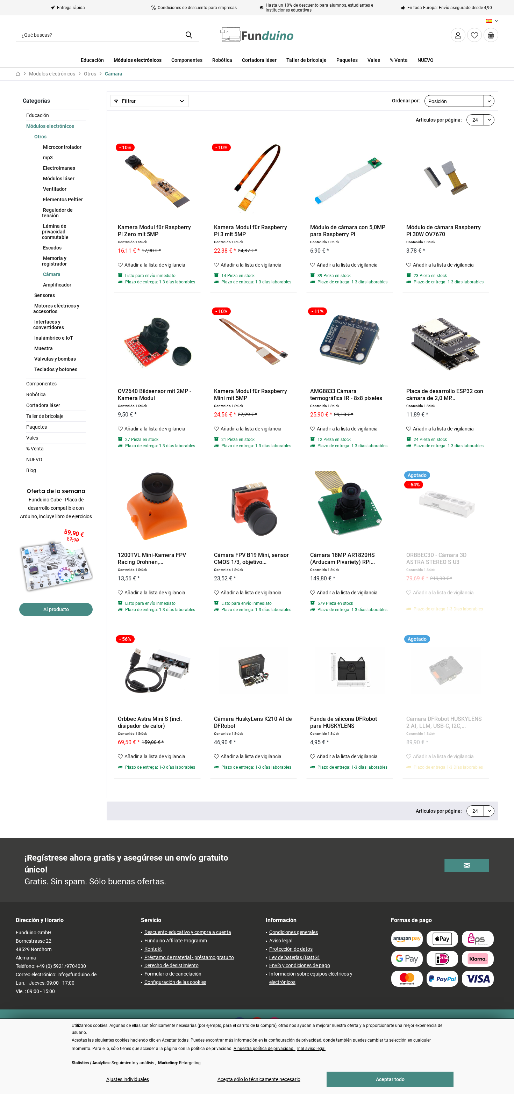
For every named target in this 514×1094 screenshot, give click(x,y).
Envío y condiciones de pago (299, 965)
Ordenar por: (406, 100)
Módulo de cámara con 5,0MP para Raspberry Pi (347, 231)
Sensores (44, 295)
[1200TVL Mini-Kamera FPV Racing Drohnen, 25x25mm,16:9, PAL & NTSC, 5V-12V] (157, 506)
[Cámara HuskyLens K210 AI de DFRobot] (253, 670)
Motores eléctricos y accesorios (56, 308)
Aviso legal (280, 940)
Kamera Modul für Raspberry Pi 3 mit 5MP (250, 231)
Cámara (51, 274)
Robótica (36, 394)
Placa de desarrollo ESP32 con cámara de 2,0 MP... (444, 394)
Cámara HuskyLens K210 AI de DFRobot (253, 722)
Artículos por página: (439, 120)
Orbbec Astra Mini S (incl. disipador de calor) (150, 722)
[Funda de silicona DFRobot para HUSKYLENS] (349, 670)
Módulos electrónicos (50, 126)
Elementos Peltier (62, 199)
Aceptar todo (390, 1079)
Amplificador (56, 285)
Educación (37, 115)
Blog (31, 470)
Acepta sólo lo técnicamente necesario (258, 1079)
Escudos (52, 248)
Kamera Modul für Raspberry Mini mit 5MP (250, 394)
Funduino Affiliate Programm (175, 940)
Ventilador (54, 189)
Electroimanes (58, 168)
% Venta (35, 448)
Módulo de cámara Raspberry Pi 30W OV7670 (443, 231)
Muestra (43, 348)
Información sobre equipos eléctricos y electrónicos (310, 978)
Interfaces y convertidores (48, 324)
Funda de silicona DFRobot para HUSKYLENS (343, 722)
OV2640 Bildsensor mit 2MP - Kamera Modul (154, 394)
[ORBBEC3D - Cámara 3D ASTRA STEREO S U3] (445, 506)
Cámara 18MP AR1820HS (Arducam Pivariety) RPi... (342, 558)
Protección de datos (291, 949)
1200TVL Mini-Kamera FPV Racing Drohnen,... (152, 558)
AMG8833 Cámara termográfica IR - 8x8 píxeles (346, 394)
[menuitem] (491, 35)
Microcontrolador (61, 147)
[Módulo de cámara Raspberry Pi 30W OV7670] (445, 178)
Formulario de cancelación (172, 974)
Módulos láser (58, 178)
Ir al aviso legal (311, 1048)
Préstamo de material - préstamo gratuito (189, 957)
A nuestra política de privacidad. (264, 1048)
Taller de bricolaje (44, 416)
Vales (32, 438)
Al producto (56, 609)
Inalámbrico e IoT (53, 338)
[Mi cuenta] (458, 35)
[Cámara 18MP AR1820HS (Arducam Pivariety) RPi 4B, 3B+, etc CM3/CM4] (349, 506)
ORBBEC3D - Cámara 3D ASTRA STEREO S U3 (436, 558)
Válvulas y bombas (54, 359)
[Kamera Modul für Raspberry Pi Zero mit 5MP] (157, 178)
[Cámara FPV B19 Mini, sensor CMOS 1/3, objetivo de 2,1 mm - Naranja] (253, 506)
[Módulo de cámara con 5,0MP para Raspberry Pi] (349, 178)
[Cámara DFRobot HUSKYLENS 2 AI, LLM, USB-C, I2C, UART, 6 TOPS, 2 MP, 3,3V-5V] (445, 670)
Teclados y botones (55, 369)
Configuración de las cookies (175, 982)
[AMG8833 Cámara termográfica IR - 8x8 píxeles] (349, 342)
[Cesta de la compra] (491, 35)
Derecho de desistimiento (171, 965)
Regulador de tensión (57, 212)
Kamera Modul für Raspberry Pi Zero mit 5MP (154, 231)
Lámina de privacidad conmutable (55, 231)
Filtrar (128, 101)
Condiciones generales (293, 932)
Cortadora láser (43, 405)
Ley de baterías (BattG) (294, 957)
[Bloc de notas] (474, 35)
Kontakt (153, 949)
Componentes (41, 383)
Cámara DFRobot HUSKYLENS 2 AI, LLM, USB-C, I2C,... (444, 722)
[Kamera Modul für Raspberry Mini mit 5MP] (253, 342)
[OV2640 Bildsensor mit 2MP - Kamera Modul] (157, 342)
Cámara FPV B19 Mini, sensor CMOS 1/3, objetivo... (251, 558)
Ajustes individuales (127, 1079)
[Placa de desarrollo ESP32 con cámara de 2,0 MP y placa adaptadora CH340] (445, 342)
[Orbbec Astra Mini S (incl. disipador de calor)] (157, 670)
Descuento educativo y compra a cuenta (187, 932)
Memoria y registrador (54, 261)
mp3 (47, 157)
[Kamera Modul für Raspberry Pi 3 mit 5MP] (253, 178)
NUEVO (34, 459)
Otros (40, 136)
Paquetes (36, 427)
